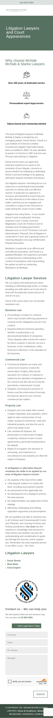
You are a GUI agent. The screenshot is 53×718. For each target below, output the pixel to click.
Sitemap (41, 711)
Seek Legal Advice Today (29, 626)
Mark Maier (12, 564)
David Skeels (14, 561)
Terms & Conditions (27, 711)
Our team (30, 526)
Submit (40, 694)
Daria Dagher (14, 568)
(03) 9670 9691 (27, 3)
